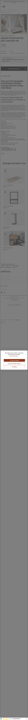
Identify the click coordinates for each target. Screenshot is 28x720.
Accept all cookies (14, 360)
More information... (14, 356)
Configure (14, 366)
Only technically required (14, 363)
